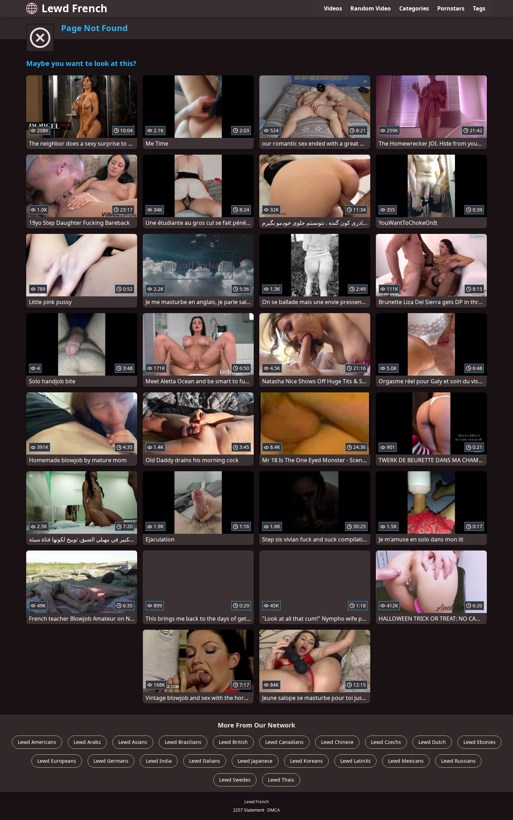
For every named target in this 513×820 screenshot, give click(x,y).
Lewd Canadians (284, 742)
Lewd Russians (458, 761)
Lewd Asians (132, 742)
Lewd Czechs (386, 742)
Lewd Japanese (255, 761)
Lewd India (159, 761)
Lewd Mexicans (406, 761)
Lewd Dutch (432, 742)
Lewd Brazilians (183, 742)
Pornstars (450, 8)
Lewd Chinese (337, 742)
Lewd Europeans (56, 761)
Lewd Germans (111, 761)
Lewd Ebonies (479, 742)
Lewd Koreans (306, 761)
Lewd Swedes (235, 779)
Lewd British (233, 742)
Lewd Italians (204, 761)
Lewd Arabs (87, 742)
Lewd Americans (37, 742)
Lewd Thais (281, 779)
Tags (479, 8)
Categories (414, 8)
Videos (333, 8)
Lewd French (74, 8)
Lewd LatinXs (355, 761)
